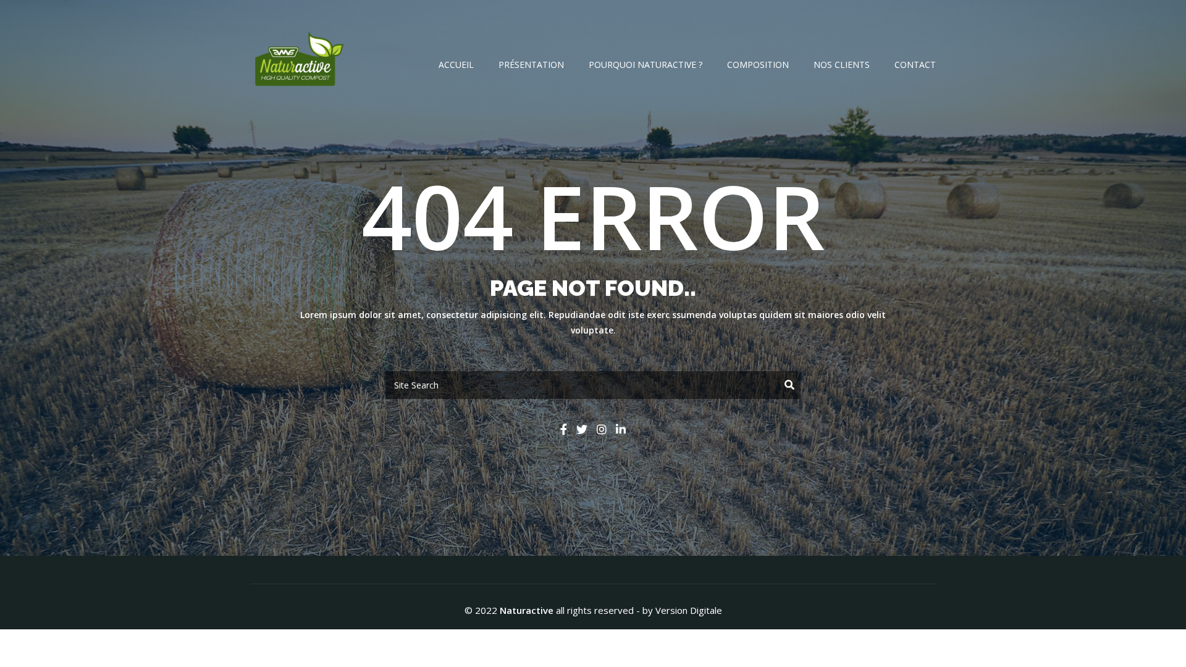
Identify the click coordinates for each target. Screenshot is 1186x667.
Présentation (531, 64)
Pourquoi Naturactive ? (645, 64)
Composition (758, 64)
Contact (915, 64)
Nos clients (842, 64)
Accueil (456, 64)
